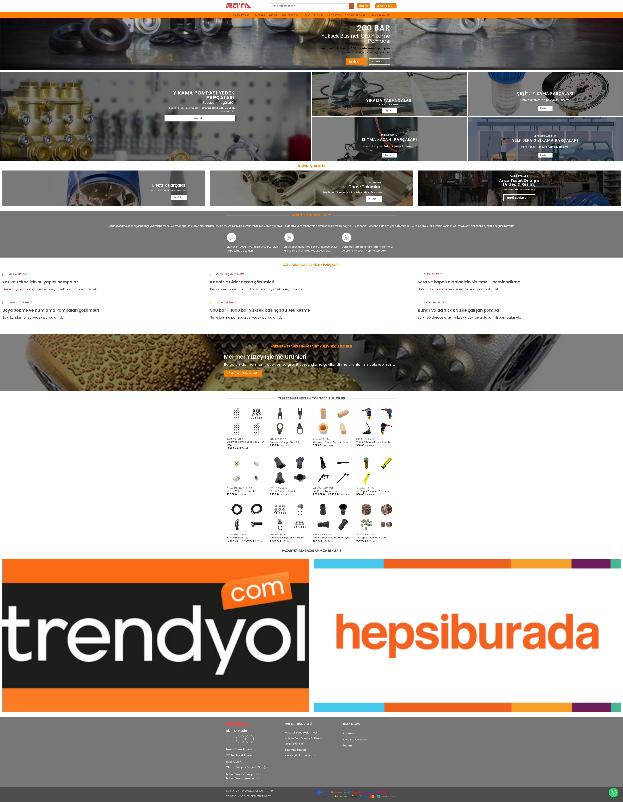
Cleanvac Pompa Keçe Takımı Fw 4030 (245, 443)
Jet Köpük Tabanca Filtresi (371, 537)
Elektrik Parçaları (355, 15)
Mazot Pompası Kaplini (282, 491)
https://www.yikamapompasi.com (247, 774)
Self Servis (335, 15)
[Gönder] (351, 5)
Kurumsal (348, 733)
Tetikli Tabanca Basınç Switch (373, 442)
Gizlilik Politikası (294, 744)
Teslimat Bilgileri (295, 750)
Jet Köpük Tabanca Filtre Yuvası (374, 491)
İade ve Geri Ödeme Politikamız (304, 738)
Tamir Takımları (381, 15)
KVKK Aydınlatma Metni (300, 755)
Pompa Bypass (241, 15)
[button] (363, 5)
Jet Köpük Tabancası (325, 491)
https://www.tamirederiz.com (244, 778)
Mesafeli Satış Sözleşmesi (301, 732)
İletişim (347, 745)
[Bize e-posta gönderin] (249, 739)
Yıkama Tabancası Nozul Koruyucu (332, 537)
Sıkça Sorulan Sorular (355, 739)
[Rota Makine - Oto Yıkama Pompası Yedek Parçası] (245, 6)
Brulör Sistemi (290, 15)
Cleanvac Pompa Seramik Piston (331, 442)
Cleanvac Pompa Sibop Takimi (287, 537)
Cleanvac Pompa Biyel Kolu (285, 442)
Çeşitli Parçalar (314, 15)
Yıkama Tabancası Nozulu (241, 491)
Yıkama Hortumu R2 (237, 537)
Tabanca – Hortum (266, 15)
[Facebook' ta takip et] (231, 739)
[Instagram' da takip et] (240, 739)
